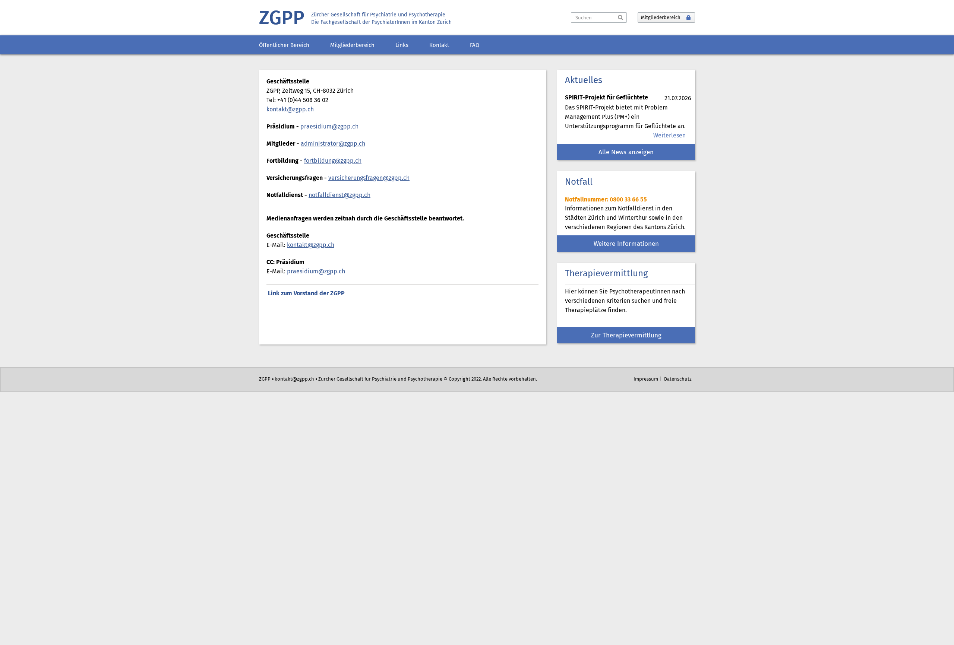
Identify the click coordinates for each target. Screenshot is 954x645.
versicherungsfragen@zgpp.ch (369, 178)
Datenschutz (678, 379)
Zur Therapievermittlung (626, 336)
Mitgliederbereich (352, 45)
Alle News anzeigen (626, 152)
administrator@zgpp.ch (333, 144)
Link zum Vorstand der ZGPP (306, 293)
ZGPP (281, 19)
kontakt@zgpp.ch (290, 109)
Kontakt (439, 45)
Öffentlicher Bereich (284, 45)
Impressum (646, 379)
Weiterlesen (669, 135)
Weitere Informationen (626, 244)
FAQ (474, 45)
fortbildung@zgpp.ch (332, 161)
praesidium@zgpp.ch (329, 126)
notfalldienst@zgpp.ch (339, 195)
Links (401, 45)
